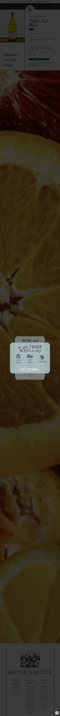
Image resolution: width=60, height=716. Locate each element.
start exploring (29, 369)
